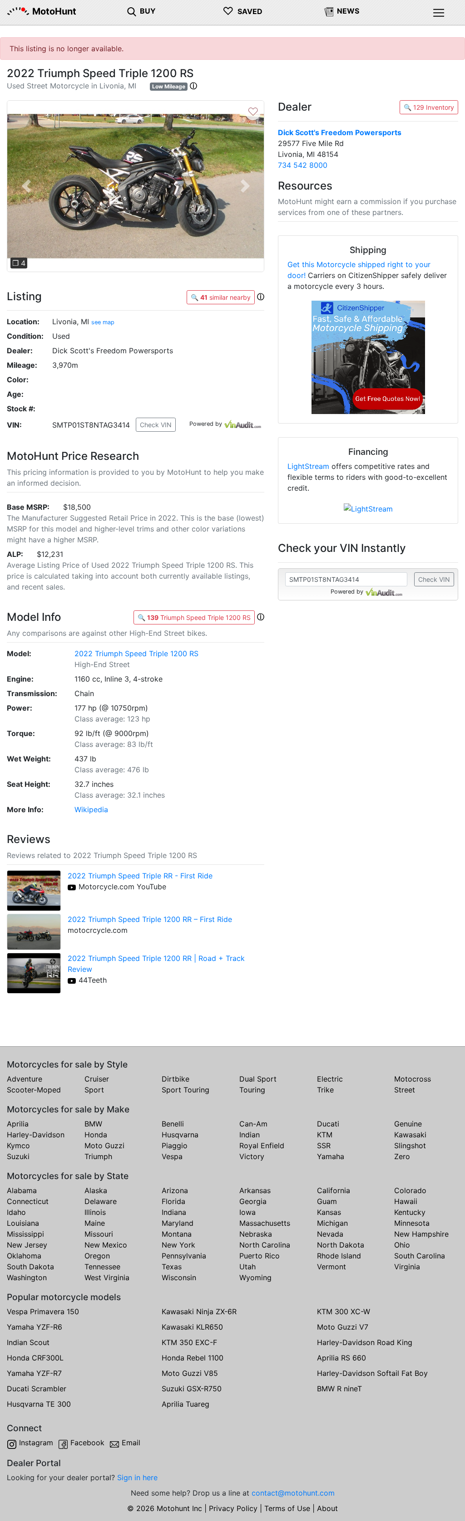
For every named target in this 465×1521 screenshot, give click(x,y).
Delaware (100, 1201)
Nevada (330, 1233)
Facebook (87, 1442)
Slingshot (410, 1145)
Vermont (331, 1266)
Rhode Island (339, 1255)
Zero (402, 1156)
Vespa (172, 1156)
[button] (193, 85)
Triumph (98, 1156)
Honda (95, 1134)
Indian (249, 1134)
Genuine (408, 1123)
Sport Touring (185, 1089)
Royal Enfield (261, 1145)
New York (178, 1244)
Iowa (247, 1212)
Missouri (98, 1233)
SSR (324, 1145)
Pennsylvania (184, 1255)
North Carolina (264, 1244)
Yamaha (330, 1156)
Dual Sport (258, 1078)
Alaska (95, 1190)
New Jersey (27, 1244)
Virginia (407, 1266)
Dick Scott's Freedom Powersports (339, 132)
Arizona (175, 1190)
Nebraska (255, 1233)
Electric (330, 1078)
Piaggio (175, 1145)
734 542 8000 (302, 165)
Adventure (24, 1078)
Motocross (412, 1078)
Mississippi (25, 1233)
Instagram (36, 1442)
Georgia (253, 1201)
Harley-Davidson (35, 1134)
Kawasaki (410, 1134)
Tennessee (102, 1266)
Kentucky (409, 1212)
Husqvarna (180, 1134)
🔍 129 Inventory (429, 107)
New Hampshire (421, 1233)
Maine (94, 1223)
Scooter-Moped (34, 1089)
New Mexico (105, 1244)
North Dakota (340, 1244)
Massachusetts (264, 1223)
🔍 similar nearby (221, 297)
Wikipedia (91, 809)
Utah (247, 1266)
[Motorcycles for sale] (131, 10)
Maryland (177, 1223)
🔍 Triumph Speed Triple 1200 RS (194, 617)
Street (404, 1089)
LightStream (308, 466)
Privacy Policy (233, 1508)
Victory (251, 1156)
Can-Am (253, 1123)
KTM (324, 1134)
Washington (27, 1277)
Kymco (18, 1145)
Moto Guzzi (104, 1145)
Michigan (332, 1223)
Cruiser (96, 1078)
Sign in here (137, 1477)
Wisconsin (179, 1277)
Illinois (95, 1212)
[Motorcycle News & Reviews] (328, 10)
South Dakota (30, 1266)
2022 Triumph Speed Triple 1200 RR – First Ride (150, 919)
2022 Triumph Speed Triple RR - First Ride (140, 875)
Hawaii (405, 1201)
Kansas (329, 1212)
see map (102, 322)
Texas (172, 1266)
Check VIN (156, 425)
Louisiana (23, 1223)
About (327, 1508)
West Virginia (106, 1277)
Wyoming (255, 1277)
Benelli (173, 1123)
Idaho (16, 1212)
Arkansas (255, 1190)
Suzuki (18, 1156)
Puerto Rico (259, 1255)
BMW (93, 1123)
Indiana (174, 1212)
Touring (252, 1089)
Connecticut (28, 1201)
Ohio (402, 1244)
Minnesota (412, 1223)
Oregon (97, 1255)
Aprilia (18, 1123)
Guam (327, 1201)
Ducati (328, 1123)
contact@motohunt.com (293, 1492)
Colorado (410, 1190)
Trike (325, 1089)
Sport (94, 1089)
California (333, 1190)
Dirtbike (175, 1078)
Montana (177, 1233)
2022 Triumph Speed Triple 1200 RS (136, 653)
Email (131, 1442)
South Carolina (419, 1255)
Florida (173, 1201)
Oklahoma (24, 1255)
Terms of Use (287, 1508)
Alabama (22, 1190)
